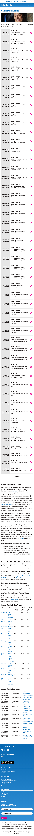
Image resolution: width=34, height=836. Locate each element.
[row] (17, 33)
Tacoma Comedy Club (10, 665)
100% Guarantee (5, 773)
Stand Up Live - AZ (10, 675)
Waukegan (4, 641)
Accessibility (4, 796)
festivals (21, 538)
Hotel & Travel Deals (6, 782)
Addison (3, 646)
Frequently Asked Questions (8, 771)
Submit (4, 818)
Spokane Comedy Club (10, 670)
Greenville (4, 613)
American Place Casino (10, 642)
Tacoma (3, 663)
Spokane (3, 669)
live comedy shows (13, 599)
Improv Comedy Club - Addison (10, 649)
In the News (4, 784)
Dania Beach (3, 654)
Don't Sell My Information (7, 795)
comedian (14, 491)
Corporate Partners (6, 779)
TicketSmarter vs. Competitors (9, 780)
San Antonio (3, 620)
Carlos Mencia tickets (22, 578)
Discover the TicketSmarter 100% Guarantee (17, 1)
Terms (3, 791)
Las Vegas (3, 679)
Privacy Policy (4, 793)
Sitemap (3, 798)
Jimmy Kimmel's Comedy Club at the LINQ (10, 681)
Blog (2, 785)
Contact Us (4, 769)
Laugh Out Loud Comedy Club (10, 622)
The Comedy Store (6, 504)
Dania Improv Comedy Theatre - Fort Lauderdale (11, 657)
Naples (3, 634)
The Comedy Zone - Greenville (10, 615)
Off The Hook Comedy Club (10, 636)
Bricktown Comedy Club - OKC (10, 629)
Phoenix (3, 674)
